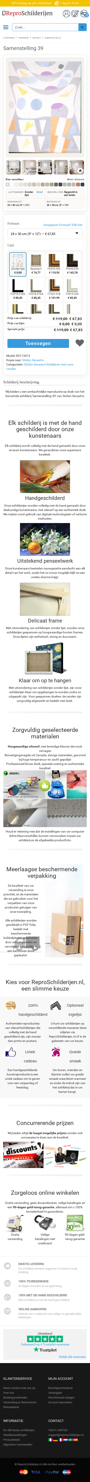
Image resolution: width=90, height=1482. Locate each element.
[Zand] (47, 184)
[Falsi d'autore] (50, 1439)
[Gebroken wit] (16, 184)
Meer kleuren (75, 179)
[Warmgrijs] (29, 184)
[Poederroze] (73, 184)
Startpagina (9, 38)
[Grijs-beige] (34, 184)
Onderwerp (23, 38)
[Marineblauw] (82, 184)
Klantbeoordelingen (15, 1435)
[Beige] (38, 184)
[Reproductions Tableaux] (60, 1439)
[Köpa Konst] (70, 1439)
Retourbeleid (11, 1407)
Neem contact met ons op (19, 1388)
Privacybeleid (11, 1439)
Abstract (36, 38)
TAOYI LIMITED (58, 1430)
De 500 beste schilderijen (19, 1430)
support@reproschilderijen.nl (66, 1435)
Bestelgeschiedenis (60, 1388)
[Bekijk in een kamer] (13, 167)
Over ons (8, 1392)
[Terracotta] (78, 184)
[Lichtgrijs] (25, 184)
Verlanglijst (55, 1392)
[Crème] (20, 184)
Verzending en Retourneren (19, 1402)
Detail (39, 192)
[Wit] (12, 184)
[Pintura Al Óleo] (75, 1439)
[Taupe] (43, 184)
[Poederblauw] (69, 184)
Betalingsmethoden (15, 1397)
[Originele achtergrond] (7, 184)
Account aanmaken (60, 1402)
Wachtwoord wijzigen (61, 1397)
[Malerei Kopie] (55, 1439)
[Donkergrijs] (60, 184)
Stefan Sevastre (33, 360)
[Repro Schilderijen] (65, 1439)
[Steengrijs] (52, 184)
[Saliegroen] (65, 184)
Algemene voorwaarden (17, 1444)
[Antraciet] (56, 184)
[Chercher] (82, 27)
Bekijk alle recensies (72, 1356)
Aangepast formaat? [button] (63, 225)
